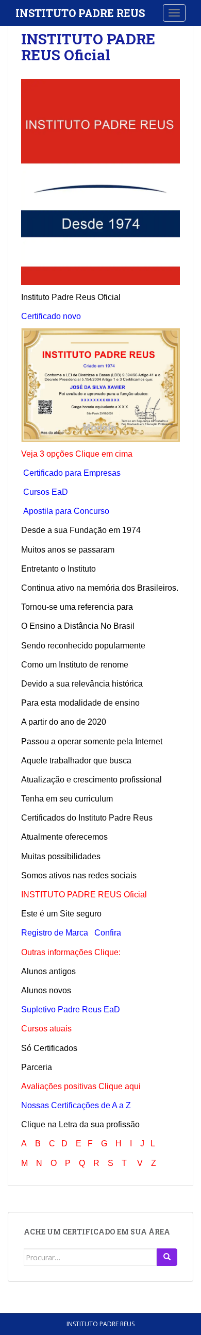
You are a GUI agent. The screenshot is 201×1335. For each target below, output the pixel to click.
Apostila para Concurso (66, 511)
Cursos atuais (46, 1028)
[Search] (167, 1257)
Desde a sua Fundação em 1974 (81, 530)
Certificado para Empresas (72, 473)
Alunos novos (46, 990)
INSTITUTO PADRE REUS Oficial (88, 46)
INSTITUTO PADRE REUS (80, 13)
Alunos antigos (48, 971)
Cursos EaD (45, 492)
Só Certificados (49, 1048)
